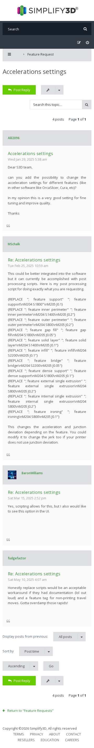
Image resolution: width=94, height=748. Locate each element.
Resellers (26, 740)
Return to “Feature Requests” (30, 710)
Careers (72, 740)
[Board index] (47, 10)
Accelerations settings (34, 71)
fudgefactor (17, 558)
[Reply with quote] (8, 225)
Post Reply (22, 90)
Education (50, 740)
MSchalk (14, 244)
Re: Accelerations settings (34, 260)
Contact (73, 734)
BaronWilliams (32, 473)
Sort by (21, 651)
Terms (18, 734)
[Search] (85, 29)
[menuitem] (87, 42)
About (54, 734)
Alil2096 (14, 138)
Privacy (36, 734)
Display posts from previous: (37, 636)
